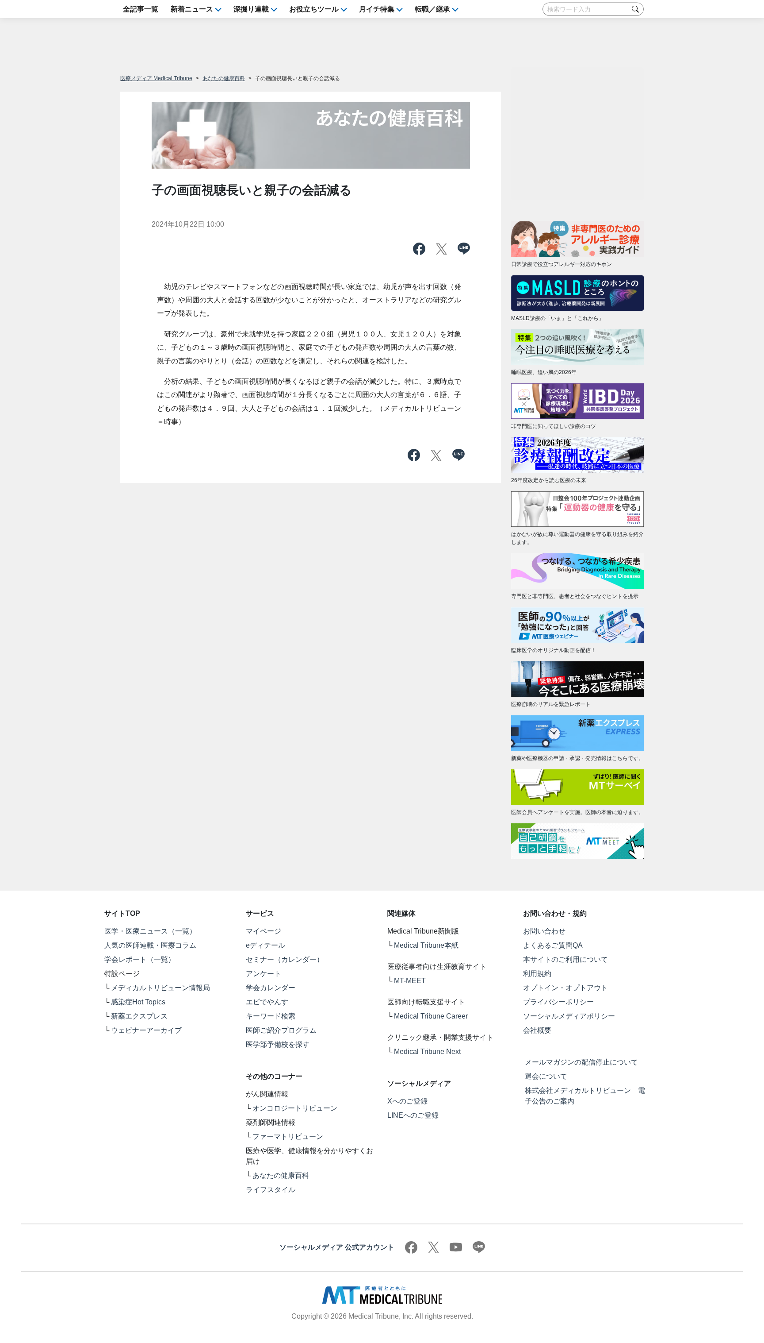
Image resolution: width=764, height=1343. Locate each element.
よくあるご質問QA (553, 945)
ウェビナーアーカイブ (146, 1030)
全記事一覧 (140, 9)
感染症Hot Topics (138, 1002)
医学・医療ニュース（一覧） (150, 931)
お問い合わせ (544, 931)
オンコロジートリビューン (294, 1108)
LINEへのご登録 (413, 1115)
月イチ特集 (376, 9)
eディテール (265, 945)
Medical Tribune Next (427, 1051)
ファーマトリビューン (287, 1136)
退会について (546, 1076)
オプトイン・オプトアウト (565, 988)
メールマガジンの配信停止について (581, 1062)
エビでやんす (267, 1002)
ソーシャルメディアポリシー (569, 1016)
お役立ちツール (314, 9)
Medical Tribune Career (431, 1016)
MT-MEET (410, 980)
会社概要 (537, 1030)
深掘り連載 (251, 9)
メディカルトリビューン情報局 (160, 988)
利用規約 (537, 973)
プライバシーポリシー (558, 1002)
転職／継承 (432, 9)
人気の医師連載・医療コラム (150, 945)
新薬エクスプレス (139, 1016)
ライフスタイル (270, 1189)
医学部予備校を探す (277, 1044)
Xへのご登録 (407, 1101)
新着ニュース (192, 9)
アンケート (263, 973)
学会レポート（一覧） (139, 959)
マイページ (263, 931)
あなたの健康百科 (223, 78)
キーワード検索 (270, 1016)
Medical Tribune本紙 (426, 945)
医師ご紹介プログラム (281, 1030)
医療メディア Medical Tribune (156, 78)
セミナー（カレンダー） (285, 959)
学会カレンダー (270, 988)
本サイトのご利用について (565, 959)
